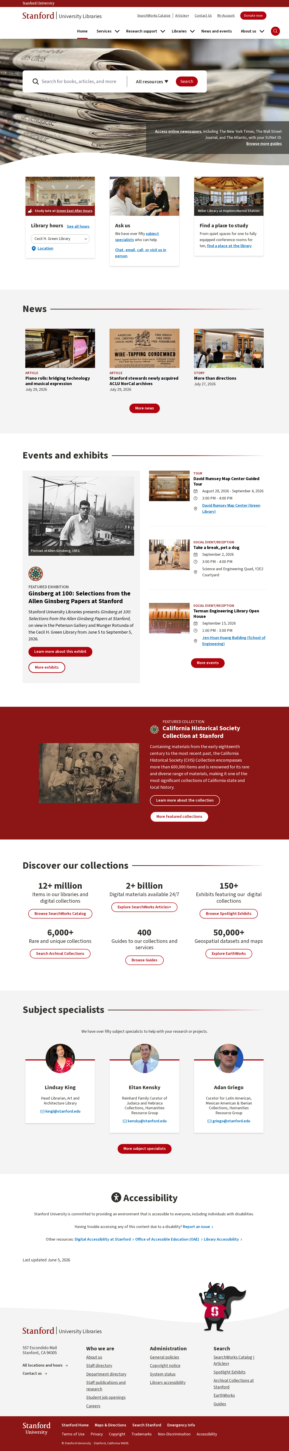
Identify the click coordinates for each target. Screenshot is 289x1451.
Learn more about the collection (185, 800)
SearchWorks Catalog (153, 15)
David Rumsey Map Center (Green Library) (231, 508)
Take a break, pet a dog (216, 547)
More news (144, 408)
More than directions (215, 378)
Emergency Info (181, 1425)
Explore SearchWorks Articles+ (144, 907)
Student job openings (106, 1398)
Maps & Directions (110, 1425)
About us (94, 1357)
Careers (93, 1406)
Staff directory (99, 1366)
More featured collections (179, 816)
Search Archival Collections (60, 953)
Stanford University (39, 3)
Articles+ (182, 15)
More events (208, 663)
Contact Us (203, 15)
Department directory (106, 1374)
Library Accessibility (221, 1239)
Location (42, 248)
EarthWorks (224, 1396)
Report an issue (196, 1227)
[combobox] (60, 238)
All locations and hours (43, 1365)
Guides (220, 1404)
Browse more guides (264, 143)
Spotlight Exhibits (229, 1372)
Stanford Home (75, 1425)
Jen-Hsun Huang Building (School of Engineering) (234, 641)
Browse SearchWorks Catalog (60, 913)
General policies (164, 1357)
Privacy (97, 1434)
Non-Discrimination (174, 1434)
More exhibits (47, 667)
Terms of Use (73, 1434)
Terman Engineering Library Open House (226, 614)
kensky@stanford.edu (147, 1121)
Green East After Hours (74, 210)
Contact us (32, 1373)
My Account (226, 15)
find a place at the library (229, 246)
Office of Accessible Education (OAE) (167, 1239)
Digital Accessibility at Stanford (103, 1239)
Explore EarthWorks (229, 953)
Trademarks (141, 1434)
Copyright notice (165, 1366)
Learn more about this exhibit (60, 651)
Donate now (253, 15)
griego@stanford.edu (231, 1121)
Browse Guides (144, 960)
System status (162, 1374)
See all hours (78, 226)
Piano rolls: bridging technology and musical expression (57, 381)
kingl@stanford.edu (62, 1111)
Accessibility (207, 1434)
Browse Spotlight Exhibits (229, 913)
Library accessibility (168, 1383)
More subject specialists (145, 1148)
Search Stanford (146, 1425)
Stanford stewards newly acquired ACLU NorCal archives (144, 381)
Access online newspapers (178, 131)
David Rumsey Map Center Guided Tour (226, 481)
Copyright (117, 1434)
